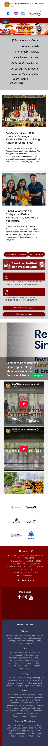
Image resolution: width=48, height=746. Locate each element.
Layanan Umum (13, 663)
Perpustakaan (22, 682)
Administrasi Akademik (19, 652)
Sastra (38, 640)
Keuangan (35, 660)
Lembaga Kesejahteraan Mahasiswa (29, 685)
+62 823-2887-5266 (29, 572)
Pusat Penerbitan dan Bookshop (21, 694)
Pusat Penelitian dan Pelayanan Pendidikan (24, 710)
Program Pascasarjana (32, 637)
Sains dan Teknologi (25, 640)
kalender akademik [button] (25, 314)
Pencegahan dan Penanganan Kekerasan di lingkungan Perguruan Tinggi (25, 732)
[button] (3, 28)
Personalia (28, 665)
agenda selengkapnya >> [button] (24, 307)
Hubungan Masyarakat (18, 657)
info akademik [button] (37, 254)
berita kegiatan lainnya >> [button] (16, 254)
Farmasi (27, 635)
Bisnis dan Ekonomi (14, 635)
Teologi (21, 643)
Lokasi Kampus (26, 580)
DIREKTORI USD (25, 624)
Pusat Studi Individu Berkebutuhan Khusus (24, 725)
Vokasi (29, 643)
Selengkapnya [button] (36, 375)
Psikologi (11, 640)
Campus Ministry (33, 735)
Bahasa (9, 677)
